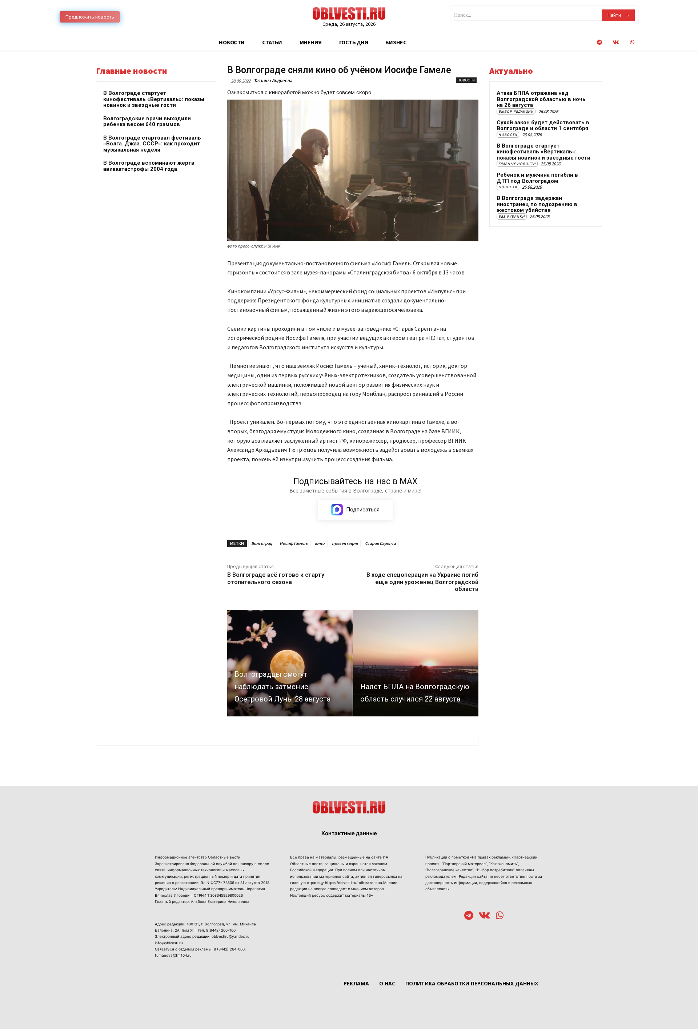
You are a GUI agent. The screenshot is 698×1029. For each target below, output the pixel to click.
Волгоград (261, 543)
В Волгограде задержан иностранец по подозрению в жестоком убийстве (537, 204)
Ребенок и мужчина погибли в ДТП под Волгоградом (537, 178)
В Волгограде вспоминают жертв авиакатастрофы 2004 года (148, 166)
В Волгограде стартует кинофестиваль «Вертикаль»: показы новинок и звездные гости (153, 99)
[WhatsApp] (632, 42)
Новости (466, 80)
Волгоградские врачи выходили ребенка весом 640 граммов (147, 121)
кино (320, 543)
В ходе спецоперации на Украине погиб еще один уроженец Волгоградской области (422, 581)
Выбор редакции (516, 111)
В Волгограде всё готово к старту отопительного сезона (275, 578)
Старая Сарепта (380, 543)
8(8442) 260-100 (221, 930)
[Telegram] (599, 42)
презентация (345, 543)
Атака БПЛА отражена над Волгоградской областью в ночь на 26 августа (541, 99)
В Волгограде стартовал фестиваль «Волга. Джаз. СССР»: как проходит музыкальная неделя (152, 143)
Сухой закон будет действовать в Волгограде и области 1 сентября (543, 125)
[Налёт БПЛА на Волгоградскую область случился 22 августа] (415, 663)
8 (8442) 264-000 (229, 949)
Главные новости (517, 163)
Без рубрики (511, 216)
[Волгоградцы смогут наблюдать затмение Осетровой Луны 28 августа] (290, 663)
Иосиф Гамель (294, 543)
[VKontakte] (615, 42)
